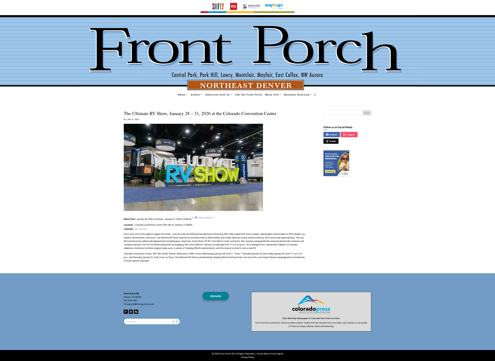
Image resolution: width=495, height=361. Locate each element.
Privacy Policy (247, 357)
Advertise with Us (217, 95)
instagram (351, 134)
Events (195, 95)
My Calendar (141, 229)
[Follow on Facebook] (126, 312)
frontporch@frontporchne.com (139, 304)
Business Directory (297, 95)
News (181, 95)
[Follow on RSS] (136, 312)
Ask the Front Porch (248, 95)
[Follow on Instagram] (131, 312)
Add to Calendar (205, 217)
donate (215, 296)
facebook (333, 134)
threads (333, 141)
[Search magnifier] (177, 321)
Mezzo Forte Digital (273, 353)
